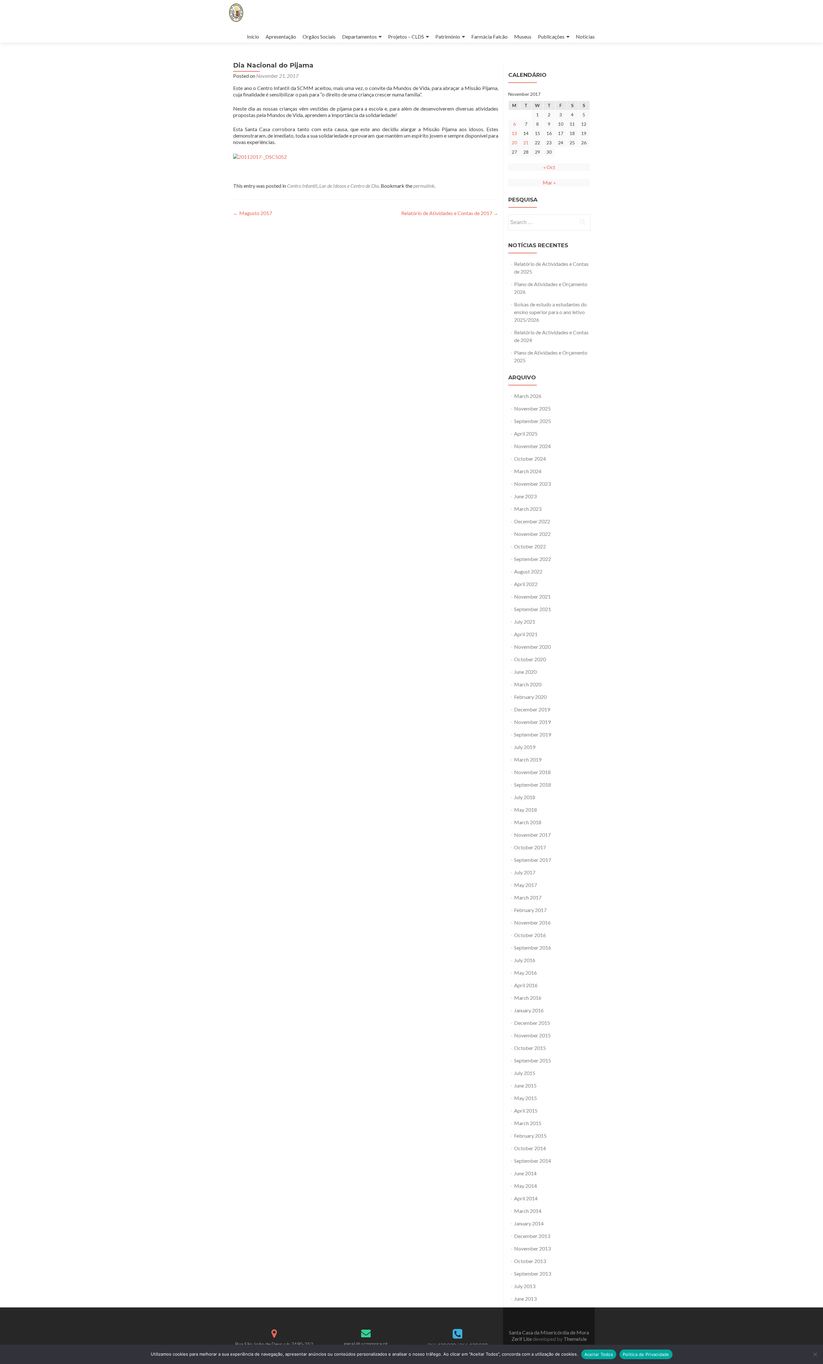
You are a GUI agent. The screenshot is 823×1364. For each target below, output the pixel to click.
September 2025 (532, 421)
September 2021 (532, 609)
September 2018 (532, 784)
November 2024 (532, 446)
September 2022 (532, 559)
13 (514, 133)
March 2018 (527, 822)
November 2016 (532, 922)
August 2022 (528, 571)
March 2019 (527, 759)
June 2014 (525, 1173)
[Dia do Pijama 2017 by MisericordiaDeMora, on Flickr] (260, 156)
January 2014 (529, 1223)
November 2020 (532, 647)
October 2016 (530, 935)
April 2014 (526, 1198)
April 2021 (526, 634)
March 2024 (527, 471)
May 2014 (525, 1186)
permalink (424, 186)
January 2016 (529, 1010)
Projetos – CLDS (406, 36)
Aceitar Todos (598, 1354)
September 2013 (532, 1273)
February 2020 (530, 697)
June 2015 (525, 1085)
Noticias (585, 36)
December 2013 (532, 1236)
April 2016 (526, 985)
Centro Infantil (302, 186)
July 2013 (524, 1286)
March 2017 (527, 897)
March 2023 (527, 509)
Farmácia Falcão (489, 36)
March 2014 (527, 1211)
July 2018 (524, 797)
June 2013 (525, 1299)
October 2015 (530, 1048)
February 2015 (530, 1136)
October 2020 (530, 659)
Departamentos (359, 36)
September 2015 (532, 1060)
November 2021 (532, 596)
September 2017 (532, 860)
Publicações (551, 36)
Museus (522, 36)
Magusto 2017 (252, 213)
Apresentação (281, 36)
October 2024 (530, 459)
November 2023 (532, 484)
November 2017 (532, 835)
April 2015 (526, 1110)
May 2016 (525, 973)
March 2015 (527, 1123)
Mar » (549, 182)
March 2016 (527, 998)
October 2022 (530, 546)
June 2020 (525, 672)
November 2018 (532, 772)
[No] (815, 1354)
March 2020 (527, 684)
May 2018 (525, 810)
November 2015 (532, 1035)
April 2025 (526, 433)
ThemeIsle (575, 1339)
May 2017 (525, 885)
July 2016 (524, 960)
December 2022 (532, 521)
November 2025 (532, 408)
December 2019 (532, 709)
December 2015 (532, 1023)
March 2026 (527, 396)
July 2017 (524, 872)
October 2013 (530, 1261)
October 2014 (530, 1148)
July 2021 (524, 622)
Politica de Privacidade (646, 1354)
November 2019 (532, 722)
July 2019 (524, 747)
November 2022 (532, 534)
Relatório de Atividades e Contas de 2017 (449, 213)
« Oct (549, 167)
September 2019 (532, 734)
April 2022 (526, 584)
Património (447, 36)
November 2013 (532, 1248)
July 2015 (524, 1073)
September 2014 (532, 1161)
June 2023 (525, 496)
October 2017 (530, 847)
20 (514, 142)
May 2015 (525, 1098)
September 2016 (532, 947)
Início (253, 36)
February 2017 (530, 910)
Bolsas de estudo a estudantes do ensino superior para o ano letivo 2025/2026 (550, 312)
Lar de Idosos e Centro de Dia (349, 186)
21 (526, 142)
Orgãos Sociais (319, 36)
